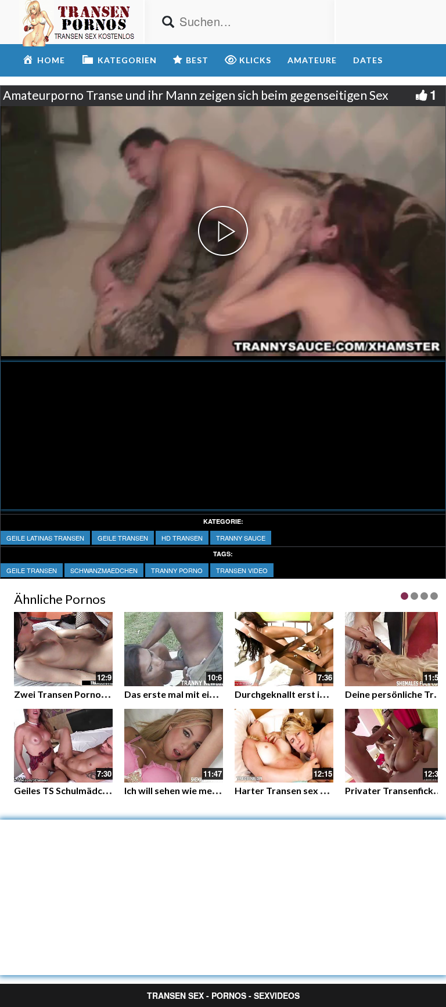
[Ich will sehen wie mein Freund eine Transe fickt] (173, 746)
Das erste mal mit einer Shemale (193, 694)
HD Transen (182, 537)
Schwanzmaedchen (104, 570)
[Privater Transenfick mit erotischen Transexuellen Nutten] (394, 744)
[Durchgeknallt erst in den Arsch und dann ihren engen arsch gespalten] (284, 649)
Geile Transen (123, 537)
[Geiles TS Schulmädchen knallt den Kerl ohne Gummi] (63, 746)
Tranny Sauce (240, 537)
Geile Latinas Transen (45, 537)
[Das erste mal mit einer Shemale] (173, 649)
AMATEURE (312, 60)
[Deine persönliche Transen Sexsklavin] (394, 649)
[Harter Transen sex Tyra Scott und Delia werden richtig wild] (284, 746)
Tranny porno (177, 570)
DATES (368, 60)
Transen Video (242, 570)
